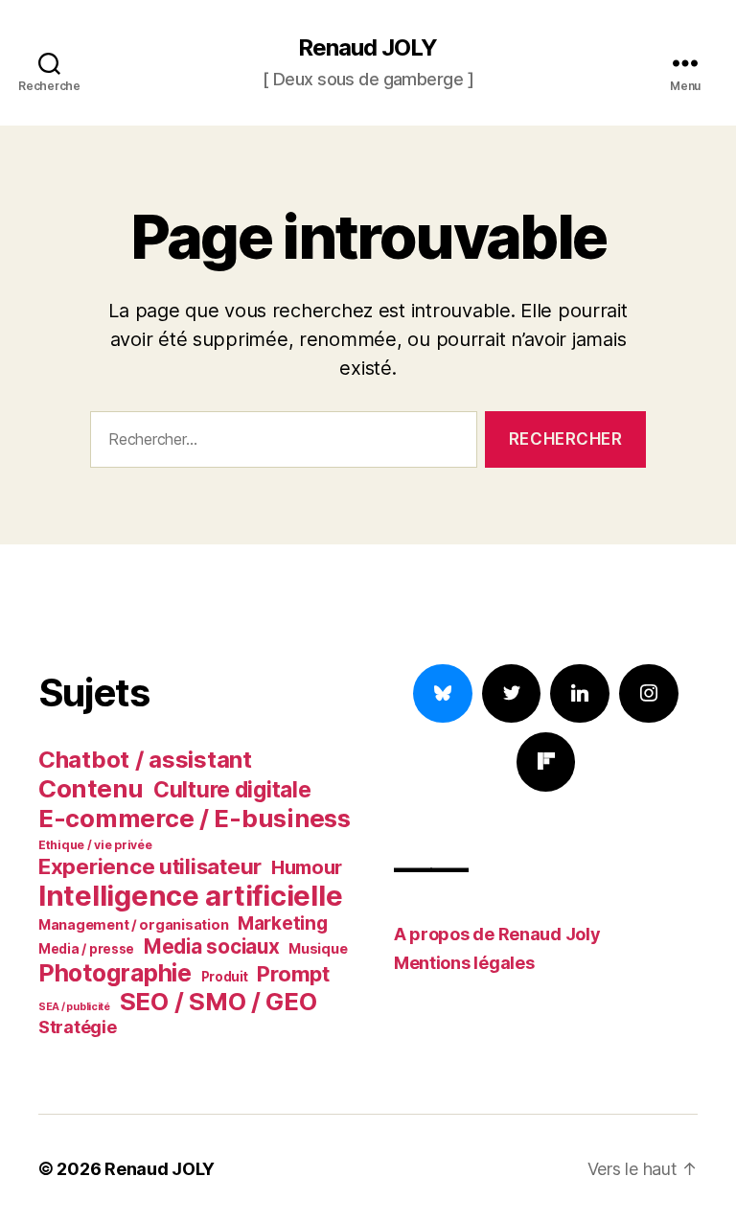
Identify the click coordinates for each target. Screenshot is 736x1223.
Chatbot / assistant (145, 759)
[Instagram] (648, 693)
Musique (317, 948)
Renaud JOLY (367, 47)
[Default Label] (579, 693)
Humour (306, 867)
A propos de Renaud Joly (497, 934)
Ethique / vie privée (95, 845)
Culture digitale (232, 789)
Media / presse (86, 949)
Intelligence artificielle (190, 895)
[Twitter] (511, 693)
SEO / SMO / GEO (218, 1001)
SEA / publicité (74, 1007)
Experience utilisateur (150, 866)
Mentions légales (464, 963)
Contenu (91, 788)
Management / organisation (133, 924)
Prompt (293, 973)
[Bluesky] (442, 693)
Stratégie (77, 1026)
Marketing (283, 923)
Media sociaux (212, 946)
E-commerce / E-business (194, 818)
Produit (224, 976)
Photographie (115, 972)
